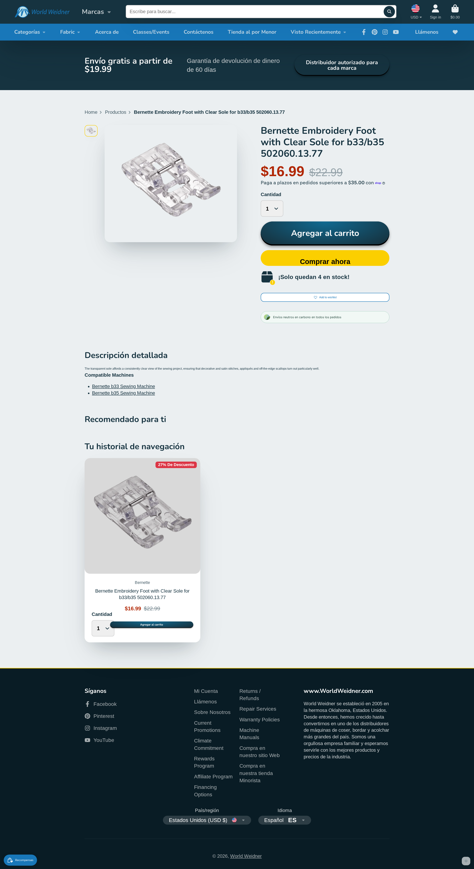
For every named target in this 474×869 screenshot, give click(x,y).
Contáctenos (198, 32)
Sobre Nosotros (212, 712)
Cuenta (435, 11)
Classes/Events (151, 32)
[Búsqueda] (389, 11)
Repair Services (257, 709)
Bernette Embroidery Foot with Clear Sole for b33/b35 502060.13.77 (142, 550)
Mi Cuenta (206, 691)
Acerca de (107, 32)
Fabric (67, 32)
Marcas (93, 11)
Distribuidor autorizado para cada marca (342, 65)
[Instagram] (385, 32)
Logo (42, 12)
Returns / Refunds (250, 694)
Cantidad (271, 194)
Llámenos (426, 32)
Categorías (27, 32)
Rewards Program (204, 762)
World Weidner (246, 856)
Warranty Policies (259, 719)
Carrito (455, 11)
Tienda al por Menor (252, 32)
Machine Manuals (249, 733)
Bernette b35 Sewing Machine (123, 393)
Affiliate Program (213, 776)
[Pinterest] (375, 32)
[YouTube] (396, 32)
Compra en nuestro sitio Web (259, 751)
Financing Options (205, 790)
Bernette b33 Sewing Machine (123, 386)
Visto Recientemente (316, 32)
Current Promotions (207, 726)
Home (91, 112)
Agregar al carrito (325, 233)
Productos (115, 112)
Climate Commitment (208, 744)
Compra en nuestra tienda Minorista (256, 773)
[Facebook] (364, 32)
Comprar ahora (325, 261)
